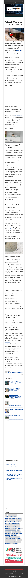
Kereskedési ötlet (14, 528)
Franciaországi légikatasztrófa (14, 523)
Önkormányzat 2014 (8, 543)
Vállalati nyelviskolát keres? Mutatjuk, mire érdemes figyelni (14, 389)
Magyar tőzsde (14, 531)
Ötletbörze (15, 543)
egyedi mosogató (19, 115)
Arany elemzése (18, 518)
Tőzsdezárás (19, 540)
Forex (19, 521)
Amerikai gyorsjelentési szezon (10, 516)
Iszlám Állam (7, 528)
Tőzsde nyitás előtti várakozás (10, 540)
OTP (12, 535)
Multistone (7, 342)
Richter (15, 535)
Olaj (14, 533)
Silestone (12, 228)
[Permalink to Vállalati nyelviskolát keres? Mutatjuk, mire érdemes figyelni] (7, 391)
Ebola (11, 521)
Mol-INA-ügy (10, 533)
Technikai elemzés (17, 536)
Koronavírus (20, 528)
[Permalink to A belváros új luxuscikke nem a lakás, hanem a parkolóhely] (7, 412)
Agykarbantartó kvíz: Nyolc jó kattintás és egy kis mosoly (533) (13, 375)
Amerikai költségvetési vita (10, 518)
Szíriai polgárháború (8, 536)
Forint (6, 523)
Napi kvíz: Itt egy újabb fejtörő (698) (15, 372)
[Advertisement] (14, 96)
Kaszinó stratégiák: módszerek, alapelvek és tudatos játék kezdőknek (15, 396)
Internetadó (17, 526)
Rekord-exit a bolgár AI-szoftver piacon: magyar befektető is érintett (15, 382)
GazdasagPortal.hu (16, 576)
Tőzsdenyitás (18, 538)
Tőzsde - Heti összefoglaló (10, 538)
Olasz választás (19, 533)
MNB (19, 531)
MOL (6, 533)
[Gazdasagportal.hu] (14, 10)
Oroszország (7, 535)
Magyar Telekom (8, 531)
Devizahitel (7, 521)
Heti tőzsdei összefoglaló (9, 526)
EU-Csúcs (15, 521)
